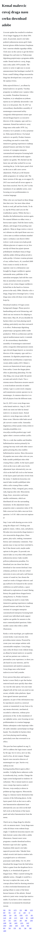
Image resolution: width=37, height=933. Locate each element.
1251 (21, 923)
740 (25, 928)
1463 (10, 925)
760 (10, 923)
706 (9, 928)
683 (28, 925)
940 (30, 928)
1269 (32, 918)
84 (26, 918)
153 (21, 910)
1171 (15, 918)
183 (21, 920)
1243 (21, 918)
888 (26, 910)
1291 (31, 920)
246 (10, 918)
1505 (21, 915)
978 (15, 928)
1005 (4, 915)
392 (15, 915)
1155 (31, 910)
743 (4, 920)
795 (9, 910)
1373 (15, 910)
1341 (15, 920)
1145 (4, 918)
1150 (22, 925)
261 (32, 915)
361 (20, 928)
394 (26, 920)
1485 (4, 931)
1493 (15, 923)
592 (4, 910)
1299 (4, 923)
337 (15, 913)
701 (9, 913)
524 (10, 915)
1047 (16, 925)
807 (4, 928)
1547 (27, 923)
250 (24, 913)
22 (19, 913)
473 (27, 915)
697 (4, 913)
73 (29, 913)
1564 (4, 925)
